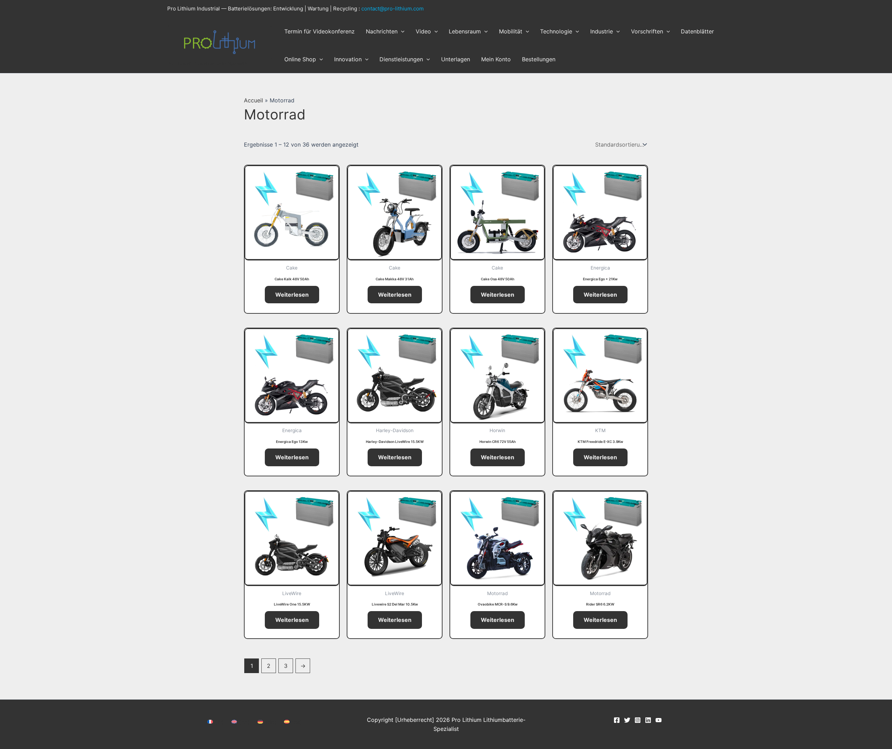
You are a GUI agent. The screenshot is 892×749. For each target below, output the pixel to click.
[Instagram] (638, 720)
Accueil (253, 100)
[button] (401, 31)
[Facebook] (617, 720)
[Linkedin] (648, 720)
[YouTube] (658, 720)
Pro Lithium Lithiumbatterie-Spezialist (207, 63)
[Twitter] (627, 720)
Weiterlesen (292, 294)
